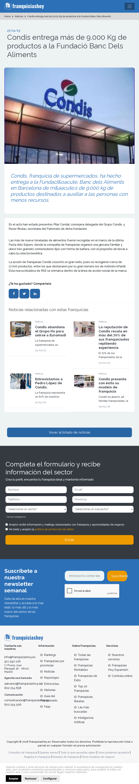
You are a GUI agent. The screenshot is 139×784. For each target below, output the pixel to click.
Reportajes (51, 677)
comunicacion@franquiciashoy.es (26, 700)
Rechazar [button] (31, 778)
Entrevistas (51, 684)
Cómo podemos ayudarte (113, 752)
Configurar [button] (50, 778)
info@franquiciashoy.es (19, 657)
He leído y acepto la (41, 529)
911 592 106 (12, 661)
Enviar (69, 540)
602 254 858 (12, 688)
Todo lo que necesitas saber (77, 752)
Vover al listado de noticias (69, 432)
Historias (50, 690)
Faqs (47, 706)
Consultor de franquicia (23, 752)
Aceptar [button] (13, 778)
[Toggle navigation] (130, 6)
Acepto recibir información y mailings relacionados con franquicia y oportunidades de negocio (66, 524)
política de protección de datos (54, 529)
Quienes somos (48, 752)
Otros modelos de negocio (98, 756)
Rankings (50, 655)
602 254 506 (12, 704)
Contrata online (122, 676)
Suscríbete (119, 576)
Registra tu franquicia (37, 756)
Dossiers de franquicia (65, 756)
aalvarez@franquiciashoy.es (23, 683)
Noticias (49, 671)
